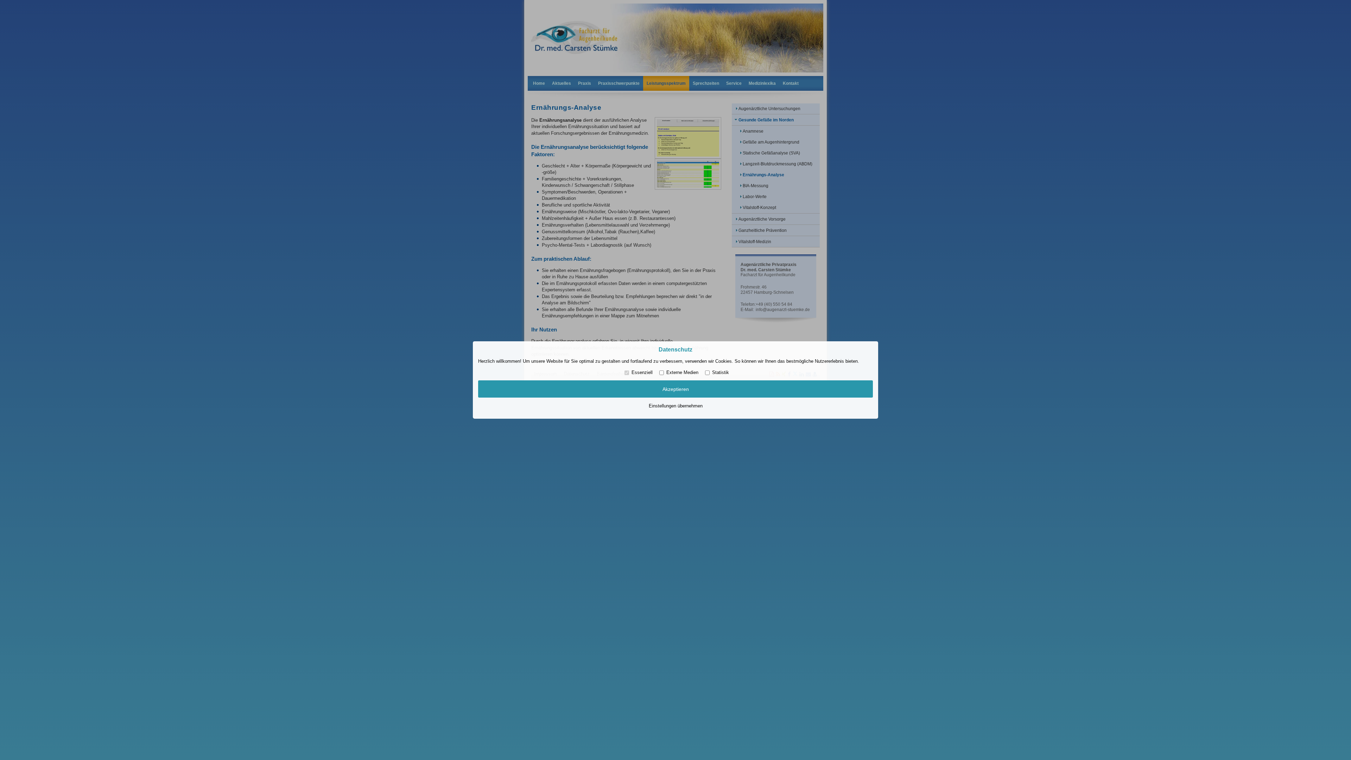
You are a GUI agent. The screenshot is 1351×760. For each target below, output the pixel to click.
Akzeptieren (675, 389)
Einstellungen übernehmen (676, 405)
